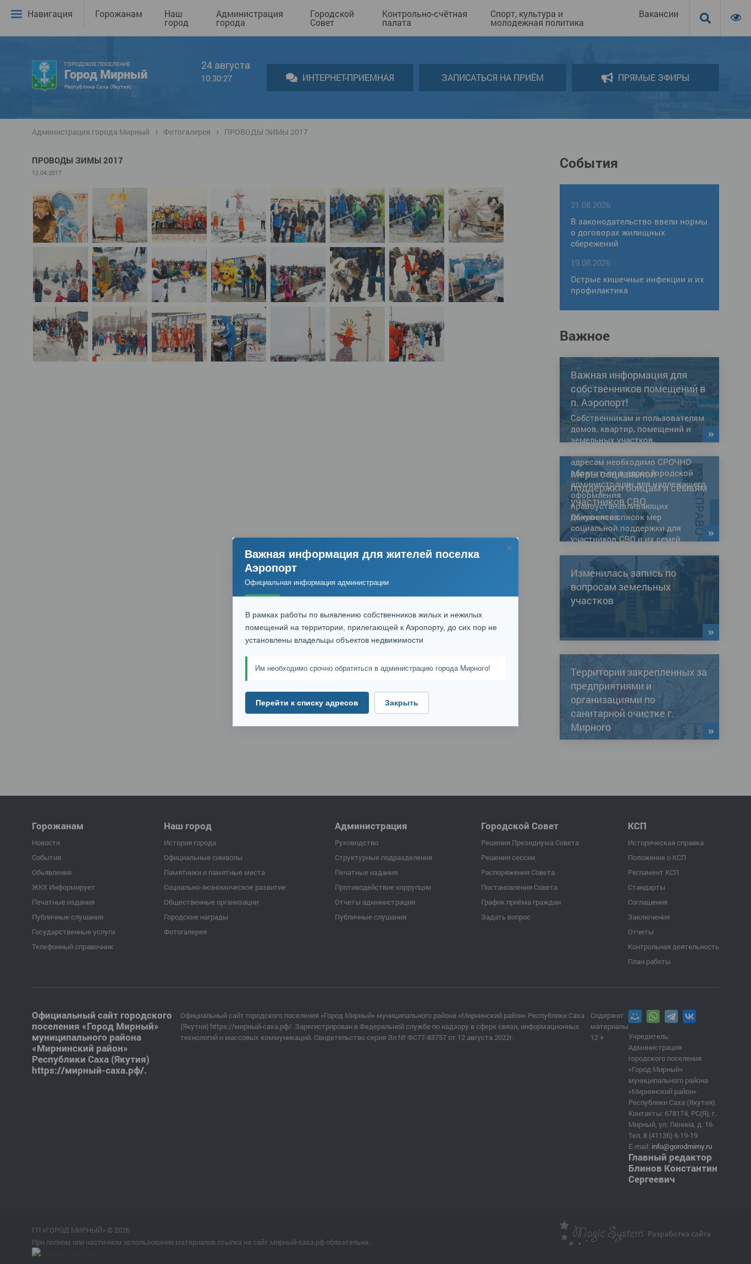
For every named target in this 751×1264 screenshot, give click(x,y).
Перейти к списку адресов (307, 702)
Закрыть (401, 702)
